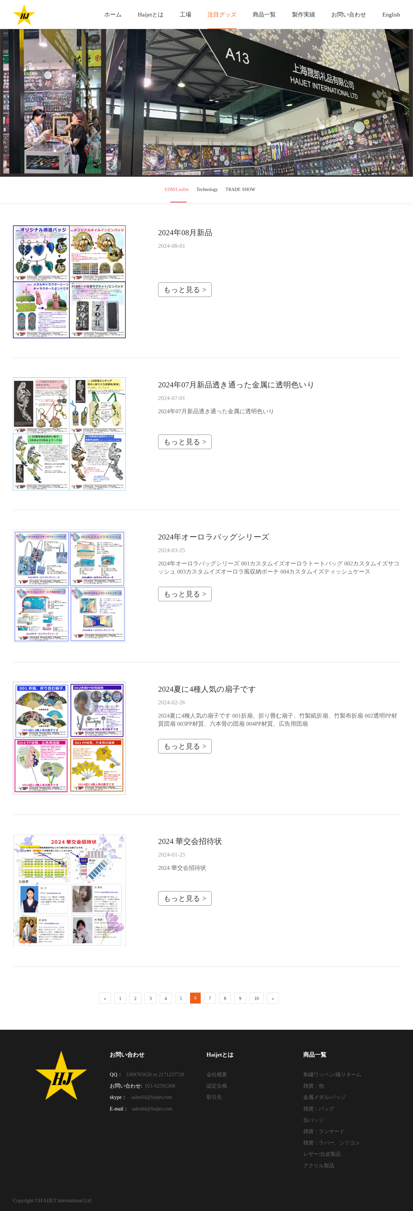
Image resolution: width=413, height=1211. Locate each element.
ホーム (113, 14)
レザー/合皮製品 (322, 1154)
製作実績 (303, 14)
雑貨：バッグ (318, 1108)
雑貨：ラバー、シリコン (331, 1142)
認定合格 (216, 1086)
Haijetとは (151, 14)
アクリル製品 (318, 1165)
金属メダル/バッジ (324, 1097)
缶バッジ (313, 1120)
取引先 (214, 1097)
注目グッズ (222, 14)
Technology (207, 189)
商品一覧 (264, 14)
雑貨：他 (313, 1086)
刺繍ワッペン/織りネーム (332, 1074)
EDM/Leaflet (177, 189)
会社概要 (216, 1074)
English (391, 14)
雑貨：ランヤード (324, 1131)
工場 (185, 14)
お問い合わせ (348, 14)
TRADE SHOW (240, 189)
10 (256, 998)
